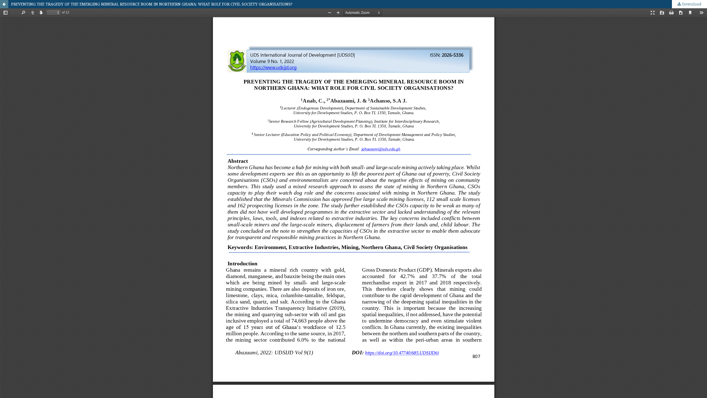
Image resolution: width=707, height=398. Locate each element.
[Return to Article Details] (4, 4)
